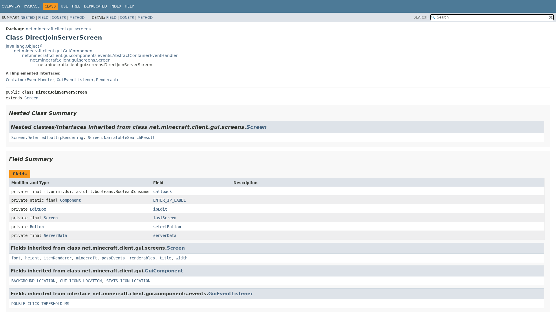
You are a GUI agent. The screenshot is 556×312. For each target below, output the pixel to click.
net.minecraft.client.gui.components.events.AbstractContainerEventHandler (100, 55)
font (16, 258)
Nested (28, 18)
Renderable (107, 79)
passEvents (113, 258)
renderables (142, 258)
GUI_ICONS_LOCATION (81, 280)
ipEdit (160, 209)
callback (162, 191)
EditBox (38, 209)
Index (115, 6)
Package (32, 6)
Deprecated (95, 6)
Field (43, 18)
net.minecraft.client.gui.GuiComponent (54, 51)
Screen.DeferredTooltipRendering (47, 137)
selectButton (167, 226)
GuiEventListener (75, 79)
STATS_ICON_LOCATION (128, 280)
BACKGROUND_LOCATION (33, 280)
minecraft (86, 258)
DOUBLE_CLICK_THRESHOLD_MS (40, 303)
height (32, 258)
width (181, 258)
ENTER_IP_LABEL (169, 200)
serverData (164, 235)
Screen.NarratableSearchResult (121, 137)
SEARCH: (421, 17)
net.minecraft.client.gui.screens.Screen (70, 60)
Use (64, 6)
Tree (76, 6)
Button (37, 226)
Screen (31, 98)
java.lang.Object (22, 46)
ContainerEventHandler (30, 79)
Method (77, 18)
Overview (11, 6)
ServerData (55, 235)
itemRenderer (58, 258)
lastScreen (164, 218)
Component (70, 200)
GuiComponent (164, 271)
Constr (59, 18)
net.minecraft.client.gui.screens (58, 29)
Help (129, 6)
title (165, 258)
